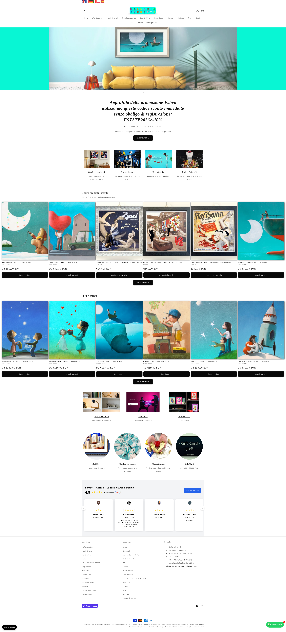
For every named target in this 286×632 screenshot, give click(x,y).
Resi (124, 590)
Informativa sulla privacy (155, 627)
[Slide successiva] (147, 92)
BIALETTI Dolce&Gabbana (91, 563)
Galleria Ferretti (128, 559)
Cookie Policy (127, 575)
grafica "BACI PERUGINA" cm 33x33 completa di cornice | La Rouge (119, 262)
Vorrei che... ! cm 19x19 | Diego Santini (204, 361)
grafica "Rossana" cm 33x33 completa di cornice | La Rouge (211, 262)
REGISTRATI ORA (143, 138)
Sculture (85, 559)
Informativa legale (198, 627)
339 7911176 (187, 560)
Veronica (85, 586)
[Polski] (99, 1)
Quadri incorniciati (96, 172)
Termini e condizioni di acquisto (134, 578)
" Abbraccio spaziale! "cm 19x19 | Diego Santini (254, 361)
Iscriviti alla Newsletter (131, 555)
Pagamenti (126, 586)
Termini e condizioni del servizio (174, 627)
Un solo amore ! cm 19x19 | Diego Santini (63, 262)
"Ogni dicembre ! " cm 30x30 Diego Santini (16, 262)
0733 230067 (175, 556)
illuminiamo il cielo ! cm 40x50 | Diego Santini (17, 361)
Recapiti (188, 627)
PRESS (125, 563)
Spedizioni (126, 582)
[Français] (87, 1)
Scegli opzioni (24, 275)
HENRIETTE (184, 416)
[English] (83, 1)
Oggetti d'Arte (86, 555)
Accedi (125, 547)
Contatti (126, 567)
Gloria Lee (85, 578)
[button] (84, 10)
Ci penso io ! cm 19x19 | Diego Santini (156, 361)
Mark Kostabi (86, 571)
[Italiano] (95, 1)
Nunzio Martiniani (88, 582)
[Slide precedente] (138, 92)
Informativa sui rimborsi (197, 624)
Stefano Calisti (87, 575)
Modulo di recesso (129, 598)
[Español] (102, 1)
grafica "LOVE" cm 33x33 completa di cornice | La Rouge (162, 262)
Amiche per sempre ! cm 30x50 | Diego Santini (64, 361)
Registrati (126, 551)
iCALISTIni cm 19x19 (89, 590)
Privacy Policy (127, 571)
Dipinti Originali (189, 172)
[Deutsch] (91, 1)
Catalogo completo (89, 594)
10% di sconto (9, 627)
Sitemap (126, 594)
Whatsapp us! (277, 624)
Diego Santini (158, 172)
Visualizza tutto (143, 282)
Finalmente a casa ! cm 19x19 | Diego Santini (253, 262)
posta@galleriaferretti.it (184, 563)
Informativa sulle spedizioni (137, 627)
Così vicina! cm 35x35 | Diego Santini (109, 361)
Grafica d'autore (128, 172)
